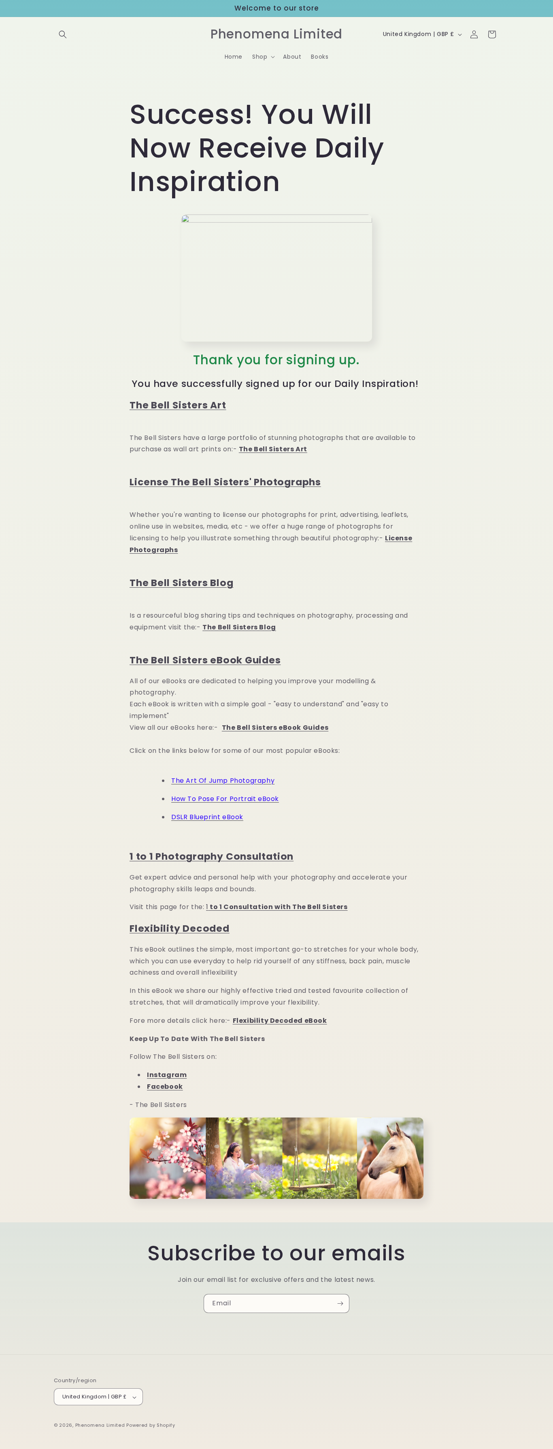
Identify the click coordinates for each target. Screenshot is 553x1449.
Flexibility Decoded (180, 928)
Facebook (165, 1086)
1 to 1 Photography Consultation (212, 856)
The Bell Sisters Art (178, 405)
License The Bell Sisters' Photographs (225, 482)
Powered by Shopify (150, 1425)
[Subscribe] (340, 1303)
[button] (63, 34)
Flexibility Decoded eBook (280, 1020)
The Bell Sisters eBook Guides (205, 660)
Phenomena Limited (100, 1425)
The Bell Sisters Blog (181, 582)
